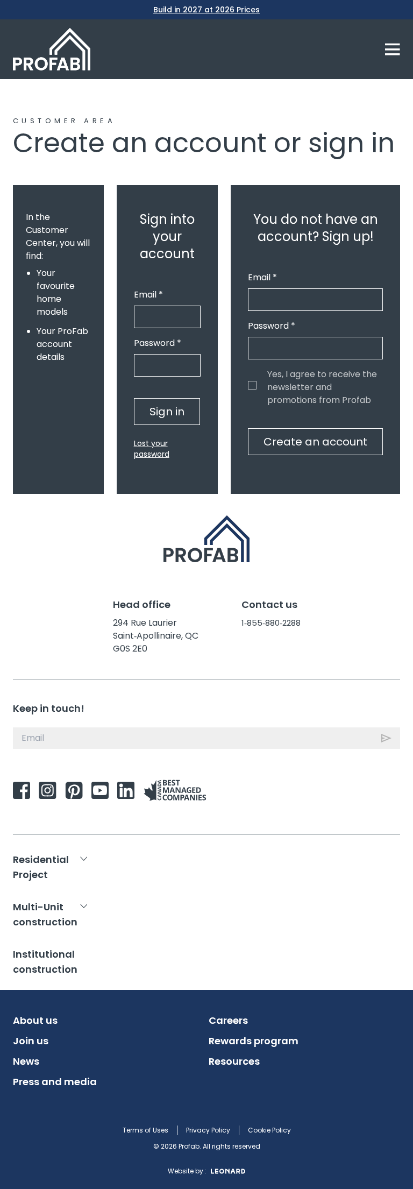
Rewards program (253, 1041)
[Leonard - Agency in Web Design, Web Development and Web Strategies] (228, 1171)
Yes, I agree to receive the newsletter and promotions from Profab (252, 385)
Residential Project (41, 867)
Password (157, 343)
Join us (30, 1041)
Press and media (55, 1082)
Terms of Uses (145, 1130)
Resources (234, 1061)
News (26, 1061)
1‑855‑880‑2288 (271, 622)
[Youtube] (100, 790)
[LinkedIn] (125, 790)
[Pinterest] (74, 790)
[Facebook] (21, 790)
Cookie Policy (269, 1130)
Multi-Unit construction (45, 914)
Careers (228, 1020)
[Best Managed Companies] (176, 790)
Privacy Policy (208, 1130)
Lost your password (151, 448)
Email (148, 294)
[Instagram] (47, 790)
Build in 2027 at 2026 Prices (206, 9)
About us (35, 1020)
